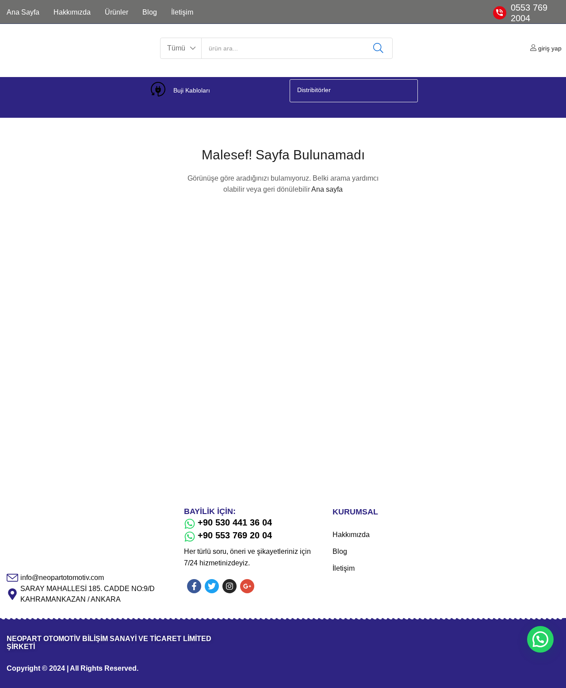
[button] (181, 48)
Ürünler (116, 12)
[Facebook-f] (194, 586)
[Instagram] (229, 586)
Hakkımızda (72, 12)
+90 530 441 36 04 (235, 522)
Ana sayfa (327, 189)
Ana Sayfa (23, 12)
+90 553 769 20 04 (235, 535)
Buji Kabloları (191, 90)
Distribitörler (314, 89)
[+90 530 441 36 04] (189, 524)
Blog (149, 12)
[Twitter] (212, 586)
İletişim (182, 12)
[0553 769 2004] (499, 12)
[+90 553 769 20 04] (189, 536)
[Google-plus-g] (247, 586)
